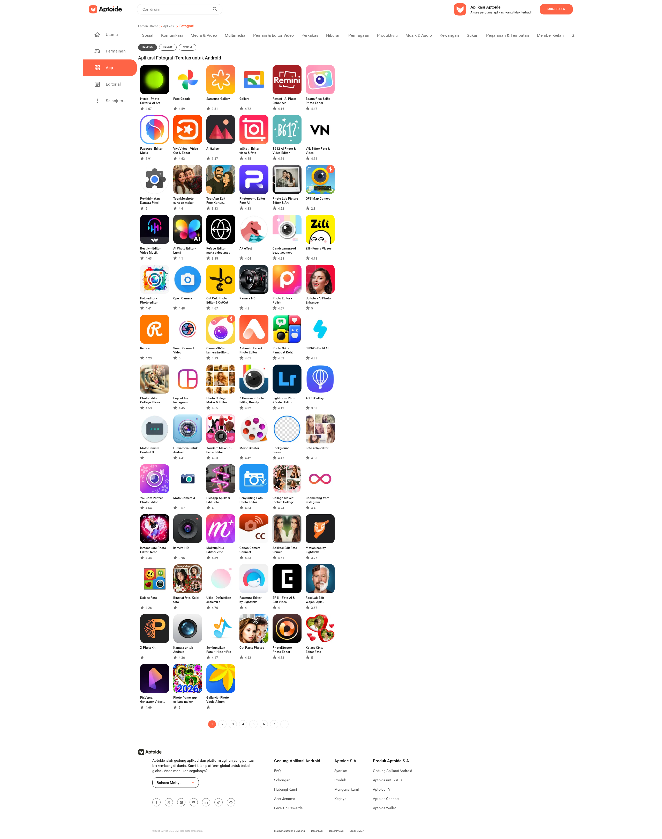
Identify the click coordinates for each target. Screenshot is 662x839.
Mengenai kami (346, 789)
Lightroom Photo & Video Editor (284, 400)
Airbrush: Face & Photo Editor (250, 350)
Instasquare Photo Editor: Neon (153, 550)
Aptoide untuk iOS (387, 780)
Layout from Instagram (181, 400)
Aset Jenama (284, 799)
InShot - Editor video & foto (249, 151)
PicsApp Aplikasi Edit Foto (218, 500)
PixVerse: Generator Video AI (151, 700)
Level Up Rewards (288, 808)
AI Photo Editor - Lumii (184, 250)
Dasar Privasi (336, 830)
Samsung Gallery (218, 99)
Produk (340, 780)
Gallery (244, 99)
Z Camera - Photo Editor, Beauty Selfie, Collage (251, 400)
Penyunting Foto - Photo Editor (252, 500)
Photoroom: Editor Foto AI (252, 201)
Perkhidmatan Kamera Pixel (150, 201)
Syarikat (341, 771)
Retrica (145, 348)
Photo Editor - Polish (282, 300)
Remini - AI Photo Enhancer (285, 101)
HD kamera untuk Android (185, 450)
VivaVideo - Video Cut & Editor (185, 151)
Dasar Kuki (317, 830)
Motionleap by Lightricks (316, 550)
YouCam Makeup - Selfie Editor (219, 450)
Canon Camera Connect (249, 550)
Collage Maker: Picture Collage (283, 500)
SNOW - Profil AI (317, 348)
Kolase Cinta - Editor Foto (315, 650)
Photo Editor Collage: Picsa (150, 400)
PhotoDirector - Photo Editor (283, 650)
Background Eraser (281, 450)
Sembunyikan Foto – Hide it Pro (218, 650)
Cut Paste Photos (251, 647)
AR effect (245, 248)
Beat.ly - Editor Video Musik (150, 250)
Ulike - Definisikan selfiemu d (218, 600)
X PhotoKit (147, 647)
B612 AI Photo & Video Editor (284, 151)
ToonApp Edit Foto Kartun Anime (215, 201)
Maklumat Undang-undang (289, 830)
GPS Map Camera (318, 198)
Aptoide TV (381, 789)
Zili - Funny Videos (319, 248)
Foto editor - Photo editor (148, 300)
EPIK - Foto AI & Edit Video (284, 600)
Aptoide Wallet (384, 808)
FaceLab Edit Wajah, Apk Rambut (315, 600)
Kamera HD (247, 298)
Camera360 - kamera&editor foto (216, 350)
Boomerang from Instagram (317, 500)
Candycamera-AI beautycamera (284, 250)
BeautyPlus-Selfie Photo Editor (318, 101)
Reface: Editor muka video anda (218, 250)
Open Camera (182, 298)
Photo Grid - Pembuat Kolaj (283, 350)
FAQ (277, 771)
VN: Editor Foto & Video (318, 151)
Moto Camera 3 (184, 498)
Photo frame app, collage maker (185, 700)
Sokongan (282, 780)
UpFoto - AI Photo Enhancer (318, 300)
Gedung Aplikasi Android (392, 771)
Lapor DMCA (357, 830)
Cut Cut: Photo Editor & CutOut (217, 300)
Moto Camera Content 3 (149, 450)
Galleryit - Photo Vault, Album (217, 700)
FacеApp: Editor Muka (151, 151)
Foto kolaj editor (317, 448)
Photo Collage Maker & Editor (216, 400)
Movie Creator (249, 448)
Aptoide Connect (386, 799)
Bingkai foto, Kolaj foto (186, 600)
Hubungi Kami (285, 789)
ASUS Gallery (315, 398)
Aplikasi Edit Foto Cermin (285, 550)
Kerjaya (340, 799)
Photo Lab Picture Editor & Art (285, 201)
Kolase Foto (148, 598)
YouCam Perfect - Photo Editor (152, 500)
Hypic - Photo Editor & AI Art (150, 101)
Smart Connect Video (183, 350)
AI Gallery (213, 148)
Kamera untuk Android (183, 650)
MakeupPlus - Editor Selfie (216, 550)
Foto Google (181, 99)
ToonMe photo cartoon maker (183, 201)
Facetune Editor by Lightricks (250, 600)
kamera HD (181, 548)
